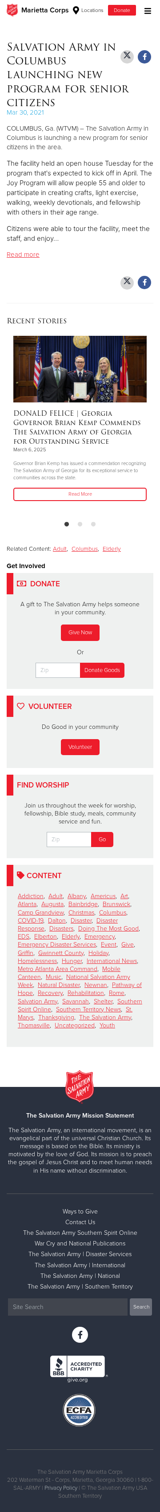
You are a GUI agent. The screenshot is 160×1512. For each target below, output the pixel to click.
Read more (23, 255)
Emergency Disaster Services (57, 944)
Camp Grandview (41, 912)
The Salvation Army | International (80, 1265)
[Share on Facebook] (144, 57)
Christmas (81, 912)
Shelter (103, 1001)
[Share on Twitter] (127, 57)
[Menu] (145, 10)
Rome (116, 993)
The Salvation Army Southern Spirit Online (80, 1233)
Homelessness (37, 961)
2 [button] (80, 524)
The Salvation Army (105, 1017)
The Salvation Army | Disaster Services (80, 1254)
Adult (60, 549)
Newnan (95, 985)
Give (127, 944)
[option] (80, 419)
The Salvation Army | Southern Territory (80, 1286)
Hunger (72, 961)
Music (53, 977)
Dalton (57, 920)
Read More (80, 494)
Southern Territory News (88, 1009)
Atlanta (27, 904)
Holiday (98, 953)
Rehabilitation (86, 993)
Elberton (45, 936)
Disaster (81, 920)
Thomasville (34, 1025)
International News (112, 961)
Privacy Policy (60, 1488)
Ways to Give (80, 1211)
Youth (107, 1025)
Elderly (112, 549)
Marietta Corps (45, 10)
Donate (122, 10)
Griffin (25, 953)
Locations (92, 10)
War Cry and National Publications (80, 1243)
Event (108, 944)
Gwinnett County (61, 953)
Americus (103, 896)
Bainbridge (83, 904)
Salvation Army (37, 1001)
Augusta (52, 904)
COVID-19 (30, 920)
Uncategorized (75, 1025)
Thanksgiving (56, 1017)
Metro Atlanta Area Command (57, 969)
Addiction (31, 896)
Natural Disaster (59, 985)
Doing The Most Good (108, 928)
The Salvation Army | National (80, 1276)
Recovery (50, 993)
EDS (23, 936)
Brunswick (116, 904)
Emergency (99, 936)
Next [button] (29, 425)
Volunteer (80, 747)
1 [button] (66, 524)
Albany (77, 896)
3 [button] (93, 524)
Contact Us (80, 1222)
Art (124, 896)
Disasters (61, 928)
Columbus (85, 549)
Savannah (75, 1001)
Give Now (80, 632)
